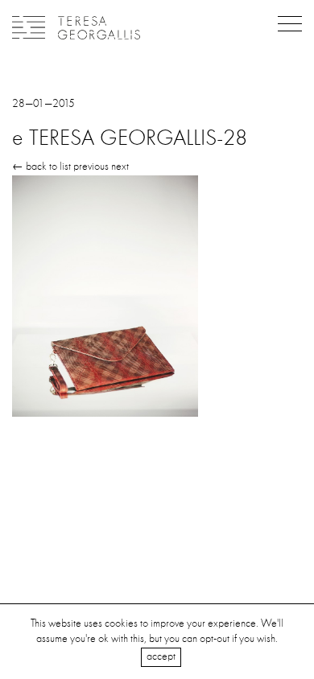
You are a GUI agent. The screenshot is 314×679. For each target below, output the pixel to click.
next (120, 166)
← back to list (41, 166)
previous (91, 166)
